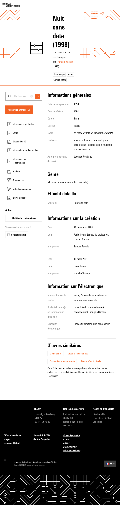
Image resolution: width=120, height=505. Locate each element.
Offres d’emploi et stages (12, 437)
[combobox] (23, 96)
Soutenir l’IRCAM (41, 435)
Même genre (55, 353)
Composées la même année (62, 361)
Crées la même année (78, 353)
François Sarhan (65, 61)
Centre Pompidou (41, 439)
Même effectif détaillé (91, 361)
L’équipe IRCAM (12, 443)
